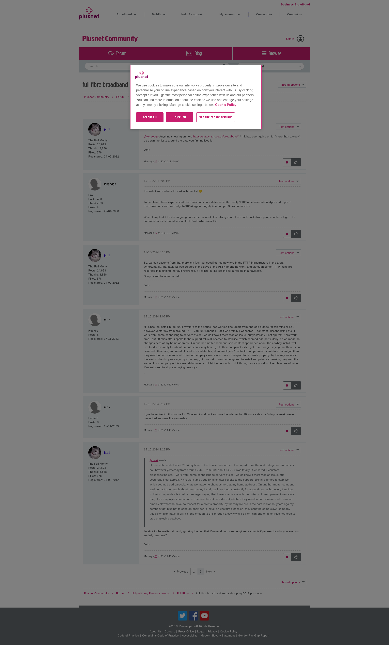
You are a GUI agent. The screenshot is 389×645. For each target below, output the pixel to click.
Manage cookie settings (216, 117)
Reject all (179, 117)
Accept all (150, 117)
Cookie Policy (225, 104)
